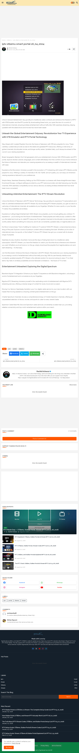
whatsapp (60, 582)
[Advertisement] (39, 21)
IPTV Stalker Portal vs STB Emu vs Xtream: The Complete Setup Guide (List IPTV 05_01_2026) (32, 710)
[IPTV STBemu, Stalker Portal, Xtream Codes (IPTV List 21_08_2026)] (8, 548)
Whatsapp (36, 353)
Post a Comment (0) (39, 439)
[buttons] (33, 648)
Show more (72, 385)
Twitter (25, 353)
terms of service (56, 745)
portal (14, 349)
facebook (22, 582)
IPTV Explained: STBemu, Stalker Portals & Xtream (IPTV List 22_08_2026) (37, 537)
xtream (24, 600)
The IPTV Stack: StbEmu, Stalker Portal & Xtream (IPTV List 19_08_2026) (37, 563)
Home (3, 40)
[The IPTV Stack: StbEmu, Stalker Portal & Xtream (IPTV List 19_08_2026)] (8, 566)
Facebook (15, 353)
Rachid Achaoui (43, 371)
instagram (22, 587)
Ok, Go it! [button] (9, 747)
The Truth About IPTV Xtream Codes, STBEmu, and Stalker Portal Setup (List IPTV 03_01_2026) (33, 721)
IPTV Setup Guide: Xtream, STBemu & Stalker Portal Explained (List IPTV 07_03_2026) (30, 733)
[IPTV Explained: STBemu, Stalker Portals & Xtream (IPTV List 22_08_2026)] (8, 539)
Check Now (15, 743)
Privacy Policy (45, 745)
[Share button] (43, 353)
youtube (59, 587)
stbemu (9, 40)
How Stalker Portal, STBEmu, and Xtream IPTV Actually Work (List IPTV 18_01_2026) (29, 715)
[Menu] (2, 3)
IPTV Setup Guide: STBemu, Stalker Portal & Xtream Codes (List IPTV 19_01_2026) (29, 727)
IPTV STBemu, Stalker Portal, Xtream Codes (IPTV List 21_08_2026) (35, 545)
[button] (73, 3)
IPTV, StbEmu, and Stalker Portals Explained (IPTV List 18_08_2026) (35, 554)
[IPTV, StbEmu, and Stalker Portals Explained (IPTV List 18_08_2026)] (8, 557)
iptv (9, 349)
